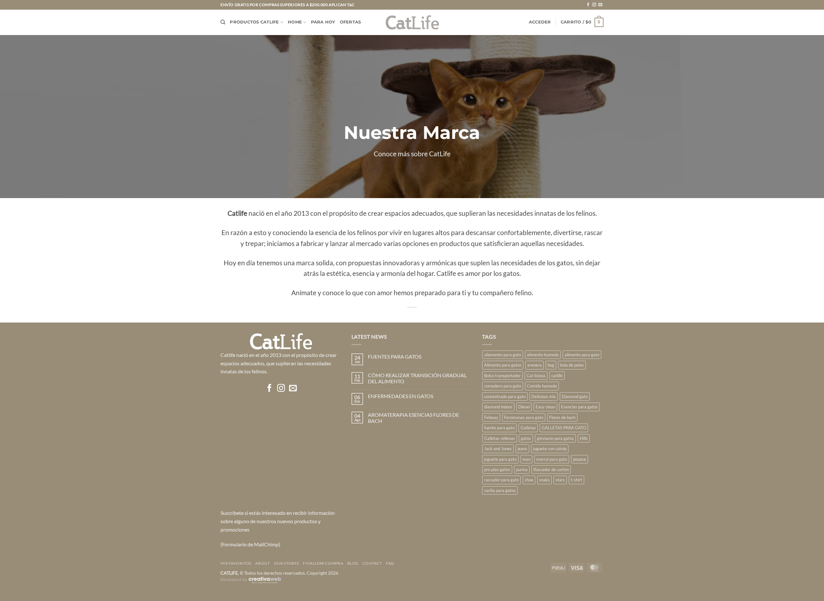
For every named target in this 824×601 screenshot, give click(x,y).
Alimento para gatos (502, 365)
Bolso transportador (502, 375)
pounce (579, 459)
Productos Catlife (254, 22)
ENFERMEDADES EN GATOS (400, 396)
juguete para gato (500, 459)
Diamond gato (575, 396)
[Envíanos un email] (600, 5)
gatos (526, 438)
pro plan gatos (497, 469)
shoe (529, 479)
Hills (584, 438)
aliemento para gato (502, 354)
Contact (372, 563)
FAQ (390, 563)
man (526, 459)
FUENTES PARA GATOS (394, 356)
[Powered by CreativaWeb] (251, 583)
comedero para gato (502, 385)
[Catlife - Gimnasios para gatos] (412, 22)
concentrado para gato (505, 396)
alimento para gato (582, 354)
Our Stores (286, 563)
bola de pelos (572, 365)
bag (551, 365)
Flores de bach (562, 417)
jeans (522, 448)
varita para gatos (500, 490)
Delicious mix (543, 396)
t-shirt (576, 479)
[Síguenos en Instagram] (594, 5)
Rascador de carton (551, 469)
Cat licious (536, 375)
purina (522, 469)
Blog (353, 563)
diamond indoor (498, 406)
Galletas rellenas (499, 438)
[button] (540, 22)
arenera (534, 365)
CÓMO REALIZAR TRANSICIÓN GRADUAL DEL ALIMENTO (417, 378)
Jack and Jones (498, 448)
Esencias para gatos (579, 406)
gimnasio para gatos (555, 438)
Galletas (528, 427)
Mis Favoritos (235, 563)
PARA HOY (323, 22)
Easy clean (545, 406)
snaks (544, 479)
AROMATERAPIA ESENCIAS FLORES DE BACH (413, 418)
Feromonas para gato (523, 417)
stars (560, 479)
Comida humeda (542, 385)
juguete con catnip (549, 448)
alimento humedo (543, 354)
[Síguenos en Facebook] (588, 5)
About (262, 563)
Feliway (491, 417)
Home (295, 22)
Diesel (524, 406)
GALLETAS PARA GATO (564, 427)
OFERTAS (350, 22)
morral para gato (551, 459)
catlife (557, 375)
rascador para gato (501, 479)
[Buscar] (222, 22)
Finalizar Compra (323, 563)
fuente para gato (499, 427)
